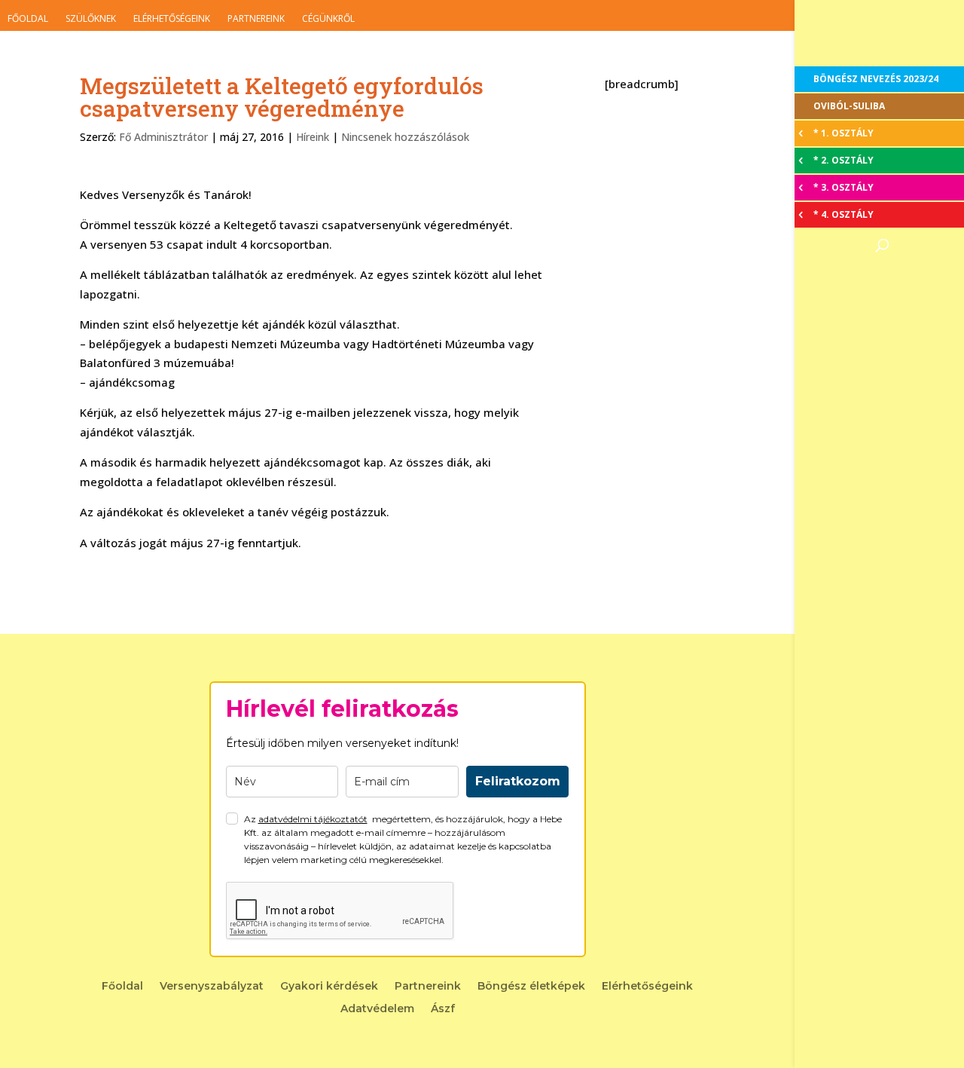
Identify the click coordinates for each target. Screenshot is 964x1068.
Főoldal (28, 18)
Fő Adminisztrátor (163, 137)
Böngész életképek (531, 987)
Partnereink (256, 18)
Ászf (443, 1009)
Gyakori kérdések (329, 987)
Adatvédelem (377, 1009)
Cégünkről (328, 18)
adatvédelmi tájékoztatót (313, 819)
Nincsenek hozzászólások (405, 137)
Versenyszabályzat (212, 987)
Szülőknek (91, 18)
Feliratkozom (517, 781)
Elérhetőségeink (171, 18)
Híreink (312, 137)
